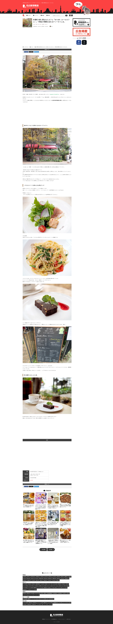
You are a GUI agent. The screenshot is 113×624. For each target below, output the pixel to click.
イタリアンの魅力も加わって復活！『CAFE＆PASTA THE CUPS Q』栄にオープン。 (53, 523)
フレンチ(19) (44, 585)
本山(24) (32, 578)
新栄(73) (62, 576)
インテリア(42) (50, 602)
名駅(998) (24, 576)
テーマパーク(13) (37, 593)
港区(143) (37, 580)
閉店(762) (34, 602)
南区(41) (41, 580)
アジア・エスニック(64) (57, 585)
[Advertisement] (47, 37)
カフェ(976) (65, 587)
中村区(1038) (41, 578)
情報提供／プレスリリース (46, 619)
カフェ (40, 24)
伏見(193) (50, 576)
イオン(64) (50, 604)
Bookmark (36, 486)
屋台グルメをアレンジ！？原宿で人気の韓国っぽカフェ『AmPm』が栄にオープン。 (65, 541)
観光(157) (24, 593)
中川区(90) (33, 580)
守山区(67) (49, 580)
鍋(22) (49, 587)
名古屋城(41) (60, 593)
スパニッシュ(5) (49, 585)
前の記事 (43, 549)
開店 (43, 15)
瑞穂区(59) (29, 580)
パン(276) (28, 589)
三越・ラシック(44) (44, 604)
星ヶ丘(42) (36, 578)
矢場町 (43, 24)
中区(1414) (45, 578)
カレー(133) (63, 585)
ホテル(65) (32, 593)
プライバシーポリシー (62, 619)
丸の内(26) (54, 576)
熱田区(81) (24, 580)
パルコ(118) (39, 604)
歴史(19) (28, 593)
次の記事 (50, 549)
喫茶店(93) (24, 589)
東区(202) (49, 578)
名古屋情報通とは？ (54, 619)
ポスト (32, 51)
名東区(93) (45, 580)
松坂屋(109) (34, 604)
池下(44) (24, 578)
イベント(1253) (25, 602)
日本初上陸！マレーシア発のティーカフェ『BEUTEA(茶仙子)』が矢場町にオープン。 (28, 523)
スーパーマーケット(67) (67, 602)
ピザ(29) (39, 585)
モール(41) (60, 602)
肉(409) (67, 585)
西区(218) (58, 578)
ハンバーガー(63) (40, 587)
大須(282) (42, 576)
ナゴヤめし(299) (54, 587)
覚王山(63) (28, 578)
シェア (27, 51)
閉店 (49, 15)
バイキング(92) (60, 587)
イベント (36, 15)
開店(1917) (30, 602)
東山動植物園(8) (49, 593)
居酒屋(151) (46, 587)
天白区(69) (54, 580)
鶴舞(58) (66, 576)
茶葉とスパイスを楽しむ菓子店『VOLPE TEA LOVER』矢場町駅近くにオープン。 (65, 505)
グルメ (29, 15)
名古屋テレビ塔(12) (66, 593)
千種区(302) (54, 578)
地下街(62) (24, 604)
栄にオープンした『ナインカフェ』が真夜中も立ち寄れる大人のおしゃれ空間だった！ (28, 505)
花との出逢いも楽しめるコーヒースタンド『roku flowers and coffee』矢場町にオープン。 (28, 541)
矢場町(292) (38, 576)
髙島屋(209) (29, 604)
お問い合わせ (69, 619)
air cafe (31, 480)
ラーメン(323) (25, 585)
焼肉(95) (35, 587)
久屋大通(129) (32, 576)
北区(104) (62, 578)
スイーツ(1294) (33, 589)
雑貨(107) (45, 602)
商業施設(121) (55, 602)
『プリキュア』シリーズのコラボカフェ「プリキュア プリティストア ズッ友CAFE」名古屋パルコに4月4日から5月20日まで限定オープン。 (40, 506)
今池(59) (69, 576)
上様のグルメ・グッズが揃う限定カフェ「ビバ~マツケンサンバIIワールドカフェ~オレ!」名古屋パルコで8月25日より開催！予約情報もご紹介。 (41, 524)
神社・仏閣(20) (43, 593)
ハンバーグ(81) (30, 587)
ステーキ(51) (25, 587)
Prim (52, 26)
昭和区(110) (67, 578)
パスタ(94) (36, 585)
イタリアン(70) (30, 585)
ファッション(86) (40, 602)
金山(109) (46, 576)
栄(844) (28, 576)
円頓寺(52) (58, 576)
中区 (36, 24)
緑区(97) (57, 580)
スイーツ (46, 24)
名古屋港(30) (55, 593)
